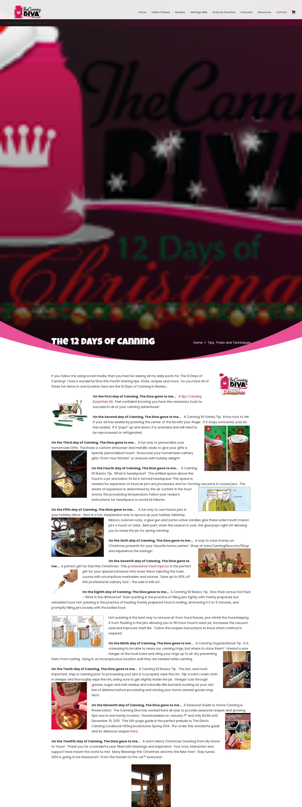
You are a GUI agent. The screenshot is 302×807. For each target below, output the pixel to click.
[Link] (26, 9)
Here (133, 731)
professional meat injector (148, 566)
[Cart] (293, 12)
